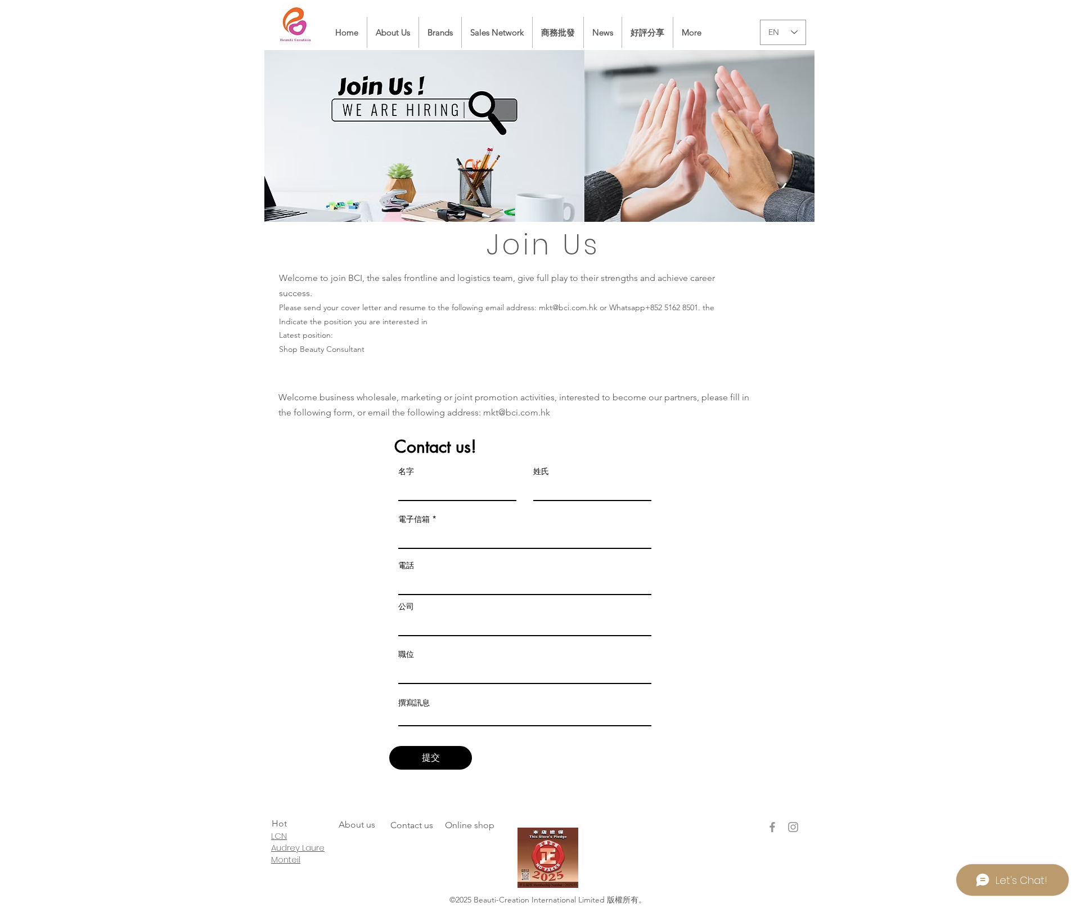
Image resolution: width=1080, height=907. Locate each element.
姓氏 (541, 471)
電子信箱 (414, 519)
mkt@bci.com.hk (568, 307)
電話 (406, 565)
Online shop (469, 825)
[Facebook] (772, 827)
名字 (406, 471)
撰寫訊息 (414, 703)
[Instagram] (793, 827)
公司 (406, 606)
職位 (406, 654)
